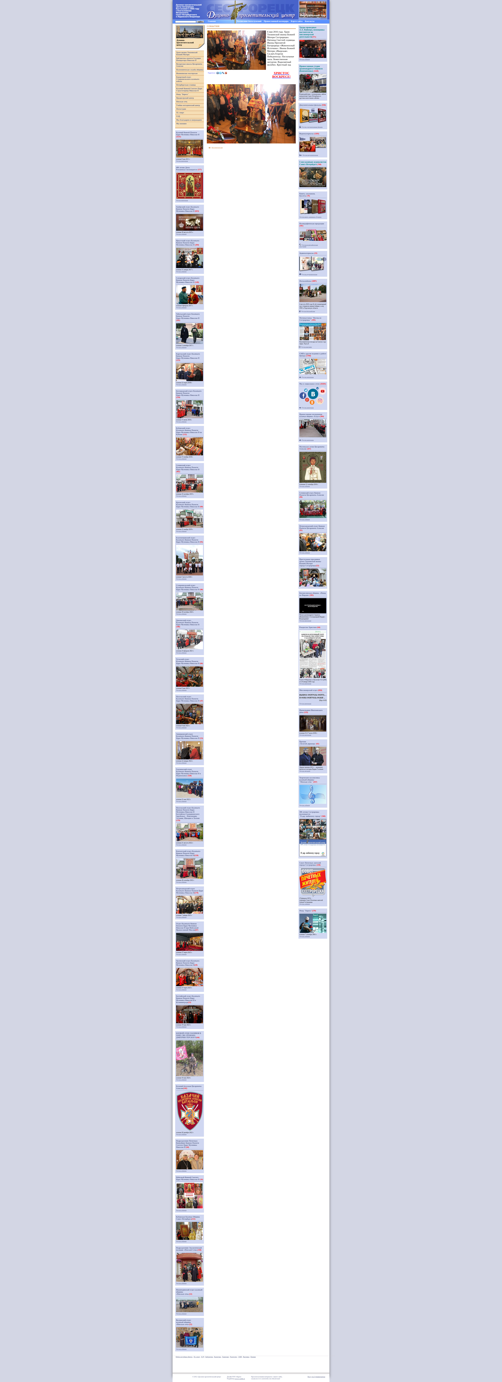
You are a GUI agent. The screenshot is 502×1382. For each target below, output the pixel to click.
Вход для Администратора (316, 1377)
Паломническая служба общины (189, 70)
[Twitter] (220, 73)
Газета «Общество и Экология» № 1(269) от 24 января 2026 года (312, 680)
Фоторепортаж (217, 148)
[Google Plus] (226, 73)
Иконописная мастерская (187, 73)
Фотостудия (181, 109)
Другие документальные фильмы (312, 127)
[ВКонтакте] (217, 73)
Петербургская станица (186, 85)
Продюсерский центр (185, 98)
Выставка (246, 1357)
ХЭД (178, 116)
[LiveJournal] (223, 73)
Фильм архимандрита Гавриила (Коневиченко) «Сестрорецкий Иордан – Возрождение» (312, 617)
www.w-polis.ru (240, 1379)
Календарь (217, 1357)
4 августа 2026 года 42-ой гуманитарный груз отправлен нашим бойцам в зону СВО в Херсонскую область (312, 306)
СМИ (240, 1357)
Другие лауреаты (304, 771)
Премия (253, 1357)
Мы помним (181, 124)
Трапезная (225, 1357)
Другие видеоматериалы (310, 155)
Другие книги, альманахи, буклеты (310, 217)
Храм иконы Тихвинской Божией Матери (186, 54)
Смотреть (323, 18)
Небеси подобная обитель (184, 1357)
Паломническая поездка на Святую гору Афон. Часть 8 (312, 343)
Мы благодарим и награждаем (189, 120)
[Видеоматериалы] (312, 145)
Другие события (181, 234)
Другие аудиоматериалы (309, 274)
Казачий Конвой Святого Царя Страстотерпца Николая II (189, 90)
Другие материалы (182, 161)
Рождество (233, 1357)
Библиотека (209, 1357)
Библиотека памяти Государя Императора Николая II (188, 59)
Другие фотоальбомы (308, 311)
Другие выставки (306, 347)
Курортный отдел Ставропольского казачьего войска (187, 79)
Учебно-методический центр (188, 105)
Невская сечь (181, 102)
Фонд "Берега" (182, 94)
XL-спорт (180, 113)
